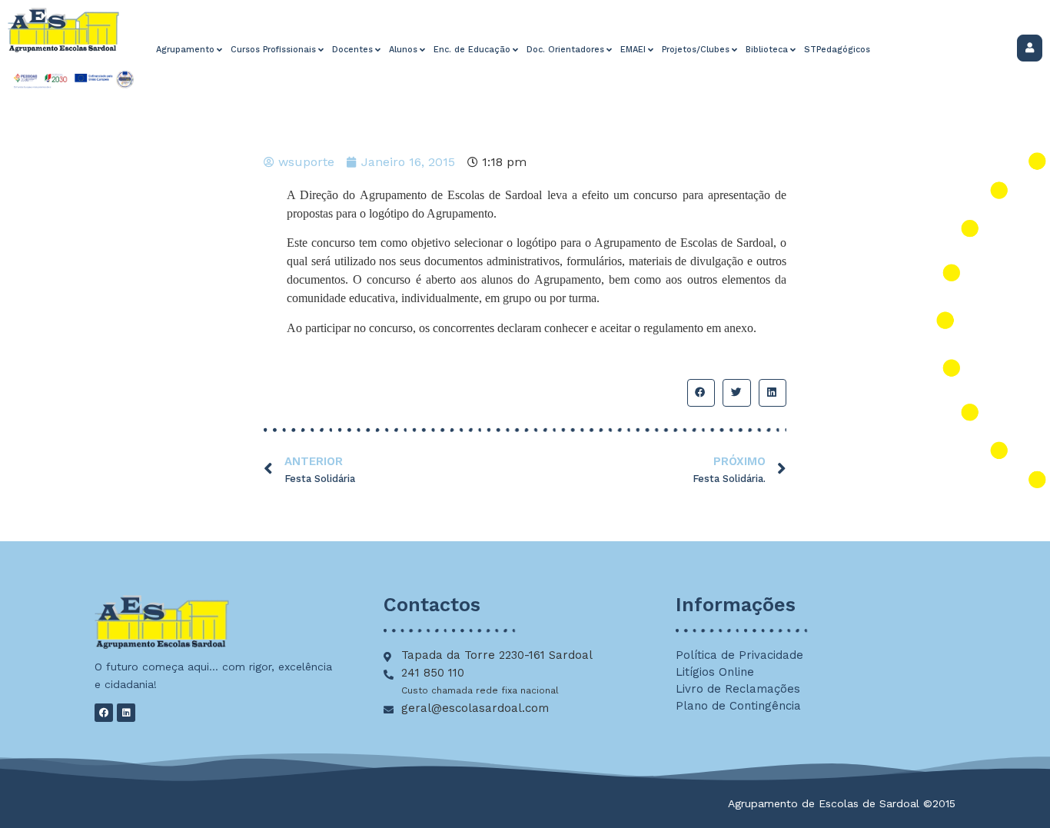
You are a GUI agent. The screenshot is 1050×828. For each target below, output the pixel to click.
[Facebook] (104, 712)
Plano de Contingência (738, 706)
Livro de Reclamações (738, 689)
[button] (701, 393)
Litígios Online (715, 672)
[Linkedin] (126, 712)
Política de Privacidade (739, 655)
